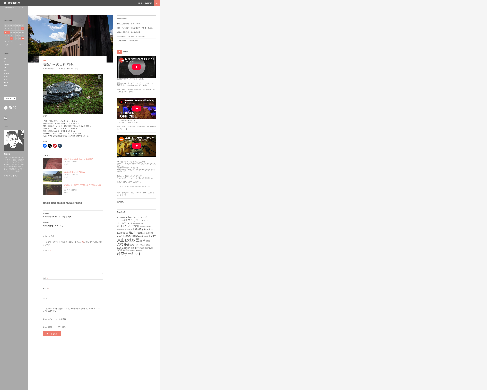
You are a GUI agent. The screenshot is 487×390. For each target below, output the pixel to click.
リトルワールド (124, 223)
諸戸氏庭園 (149, 248)
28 (23, 38)
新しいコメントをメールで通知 (54, 319)
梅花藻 (148, 241)
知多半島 (129, 248)
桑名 (141, 241)
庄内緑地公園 (122, 236)
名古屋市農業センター (141, 229)
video (125, 52)
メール (46, 288)
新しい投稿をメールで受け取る (54, 327)
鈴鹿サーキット (129, 254)
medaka (6, 73)
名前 (45, 278)
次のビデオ (122, 202)
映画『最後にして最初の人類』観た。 (130, 89)
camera (6, 64)
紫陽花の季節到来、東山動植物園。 (129, 32)
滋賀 (132, 244)
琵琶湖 (148, 245)
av (4, 61)
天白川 (132, 232)
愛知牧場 (145, 236)
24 (11, 38)
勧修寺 (47, 203)
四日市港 (125, 233)
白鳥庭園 (121, 247)
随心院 (79, 203)
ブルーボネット (144, 220)
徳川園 (132, 235)
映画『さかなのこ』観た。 (126, 193)
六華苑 (149, 226)
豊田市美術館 (122, 250)
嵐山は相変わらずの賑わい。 (75, 172)
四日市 (120, 233)
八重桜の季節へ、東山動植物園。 (128, 41)
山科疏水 (61, 203)
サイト (45, 298)
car (5, 67)
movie (6, 76)
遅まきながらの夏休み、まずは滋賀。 (79, 159)
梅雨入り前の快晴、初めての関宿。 (129, 24)
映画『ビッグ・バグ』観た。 (127, 127)
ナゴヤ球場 (122, 220)
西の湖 (143, 248)
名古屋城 (126, 229)
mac (119, 217)
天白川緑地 (140, 233)
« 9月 (6, 45)
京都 (136, 226)
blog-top (148, 3)
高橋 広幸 (7, 154)
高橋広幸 (62, 69)
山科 (54, 203)
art (5, 58)
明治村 (152, 236)
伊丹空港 (143, 226)
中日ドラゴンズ (125, 226)
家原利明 (149, 233)
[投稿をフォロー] (5, 118)
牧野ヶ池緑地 (140, 245)
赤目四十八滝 (132, 250)
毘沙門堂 (71, 203)
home (140, 3)
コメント (47, 251)
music (6, 79)
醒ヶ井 (139, 250)
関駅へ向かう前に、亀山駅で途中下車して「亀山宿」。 (136, 28)
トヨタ (144, 217)
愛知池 (139, 236)
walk (44, 60)
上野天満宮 (139, 223)
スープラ (139, 217)
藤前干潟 (136, 247)
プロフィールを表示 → (11, 176)
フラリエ (133, 220)
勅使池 (120, 229)
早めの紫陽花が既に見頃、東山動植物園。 (131, 36)
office (123, 217)
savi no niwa (130, 217)
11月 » (21, 45)
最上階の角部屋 (12, 3)
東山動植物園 (128, 240)
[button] (45, 93)
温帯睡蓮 (123, 244)
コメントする (73, 69)
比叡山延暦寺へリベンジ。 (53, 224)
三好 (134, 223)
